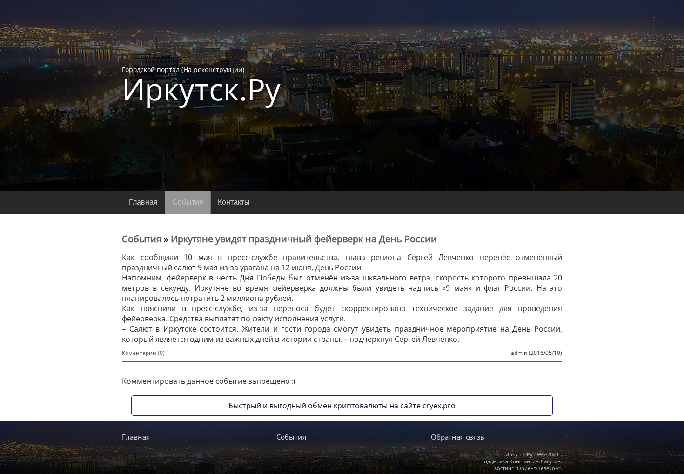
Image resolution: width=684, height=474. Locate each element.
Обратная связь (457, 436)
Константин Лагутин (535, 461)
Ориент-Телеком (538, 468)
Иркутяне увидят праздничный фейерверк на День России (304, 239)
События (187, 202)
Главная (143, 202)
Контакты (234, 202)
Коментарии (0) (143, 353)
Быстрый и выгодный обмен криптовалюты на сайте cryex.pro (342, 406)
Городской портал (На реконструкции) (201, 84)
